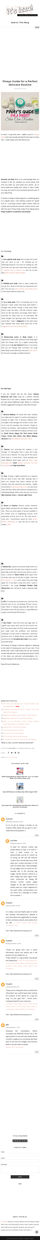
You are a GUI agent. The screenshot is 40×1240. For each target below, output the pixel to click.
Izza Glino (13, 841)
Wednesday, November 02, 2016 (14, 822)
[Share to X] (11, 752)
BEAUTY (8, 757)
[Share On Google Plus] (18, 752)
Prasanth (9, 903)
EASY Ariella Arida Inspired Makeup (15, 736)
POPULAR (14, 757)
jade (7, 1025)
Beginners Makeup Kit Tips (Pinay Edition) (17, 718)
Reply (36, 835)
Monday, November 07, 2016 (18, 843)
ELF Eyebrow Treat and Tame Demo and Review (19, 739)
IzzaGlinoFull (15, 1238)
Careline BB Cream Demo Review (14, 727)
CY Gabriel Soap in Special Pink (13, 270)
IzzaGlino (4, 1221)
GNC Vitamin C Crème (9, 580)
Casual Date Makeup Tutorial (13, 730)
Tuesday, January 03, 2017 (12, 987)
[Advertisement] (20, 54)
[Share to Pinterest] (15, 752)
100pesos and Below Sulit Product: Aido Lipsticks (20, 715)
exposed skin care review (14, 1047)
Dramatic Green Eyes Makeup (13, 733)
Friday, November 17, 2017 (13, 1027)
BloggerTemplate (29, 1238)
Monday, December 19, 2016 (13, 943)
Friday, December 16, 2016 (13, 905)
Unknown (9, 819)
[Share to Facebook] (8, 752)
